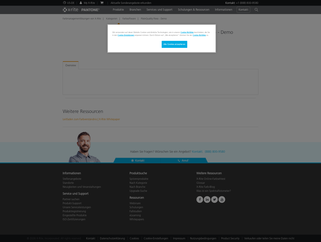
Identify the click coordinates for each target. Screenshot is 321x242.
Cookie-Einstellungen (126, 35)
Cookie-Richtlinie (187, 32)
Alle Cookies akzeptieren (174, 44)
